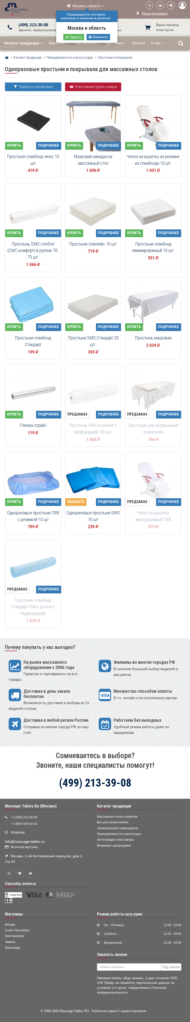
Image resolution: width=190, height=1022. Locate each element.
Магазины (57, 43)
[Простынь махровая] (153, 305)
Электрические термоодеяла (117, 828)
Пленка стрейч (33, 425)
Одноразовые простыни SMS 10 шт (93, 516)
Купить (14, 145)
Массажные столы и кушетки (117, 816)
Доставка (114, 43)
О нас (156, 43)
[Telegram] (171, 5)
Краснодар (12, 947)
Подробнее (48, 145)
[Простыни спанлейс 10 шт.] (93, 211)
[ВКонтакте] (160, 5)
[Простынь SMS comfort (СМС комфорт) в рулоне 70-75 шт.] (33, 211)
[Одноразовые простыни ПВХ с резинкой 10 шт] (33, 480)
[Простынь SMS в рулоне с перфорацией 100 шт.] (93, 392)
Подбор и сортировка (35, 86)
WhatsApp (18, 832)
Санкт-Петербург (17, 930)
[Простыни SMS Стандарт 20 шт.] (93, 305)
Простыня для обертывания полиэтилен (153, 429)
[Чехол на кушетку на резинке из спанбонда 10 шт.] (153, 124)
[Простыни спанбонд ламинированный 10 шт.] (153, 211)
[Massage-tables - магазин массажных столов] (16, 8)
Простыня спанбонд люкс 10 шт (33, 160)
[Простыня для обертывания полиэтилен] (153, 392)
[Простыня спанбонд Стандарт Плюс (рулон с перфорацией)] (33, 567)
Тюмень (10, 942)
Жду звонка (171, 967)
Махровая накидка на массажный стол (93, 160)
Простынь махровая (153, 338)
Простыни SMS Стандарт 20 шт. (93, 341)
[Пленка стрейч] (33, 392)
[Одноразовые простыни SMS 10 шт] (93, 480)
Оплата (138, 43)
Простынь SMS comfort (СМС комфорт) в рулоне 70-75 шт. (33, 250)
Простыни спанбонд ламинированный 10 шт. (153, 247)
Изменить (100, 37)
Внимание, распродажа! (114, 845)
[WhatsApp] (149, 5)
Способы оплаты (20, 883)
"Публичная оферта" (105, 1011)
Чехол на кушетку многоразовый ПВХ (153, 516)
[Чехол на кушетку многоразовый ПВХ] (153, 480)
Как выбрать (86, 43)
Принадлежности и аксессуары (119, 834)
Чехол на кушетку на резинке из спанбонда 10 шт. (153, 160)
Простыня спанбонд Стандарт (33, 341)
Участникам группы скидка (95, 86)
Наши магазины (155, 13)
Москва (10, 924)
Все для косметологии (112, 822)
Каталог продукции (114, 805)
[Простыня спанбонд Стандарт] (33, 305)
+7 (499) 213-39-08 (24, 817)
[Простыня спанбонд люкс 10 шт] (33, 124)
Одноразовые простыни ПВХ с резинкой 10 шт (33, 516)
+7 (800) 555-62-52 (24, 824)
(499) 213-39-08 (33, 25)
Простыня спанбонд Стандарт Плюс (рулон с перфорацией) (33, 607)
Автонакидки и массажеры (115, 839)
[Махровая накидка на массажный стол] (93, 124)
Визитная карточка (24, 847)
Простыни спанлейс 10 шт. (93, 244)
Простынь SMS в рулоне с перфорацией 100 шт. (93, 429)
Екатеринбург (14, 936)
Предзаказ (77, 414)
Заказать (76, 501)
